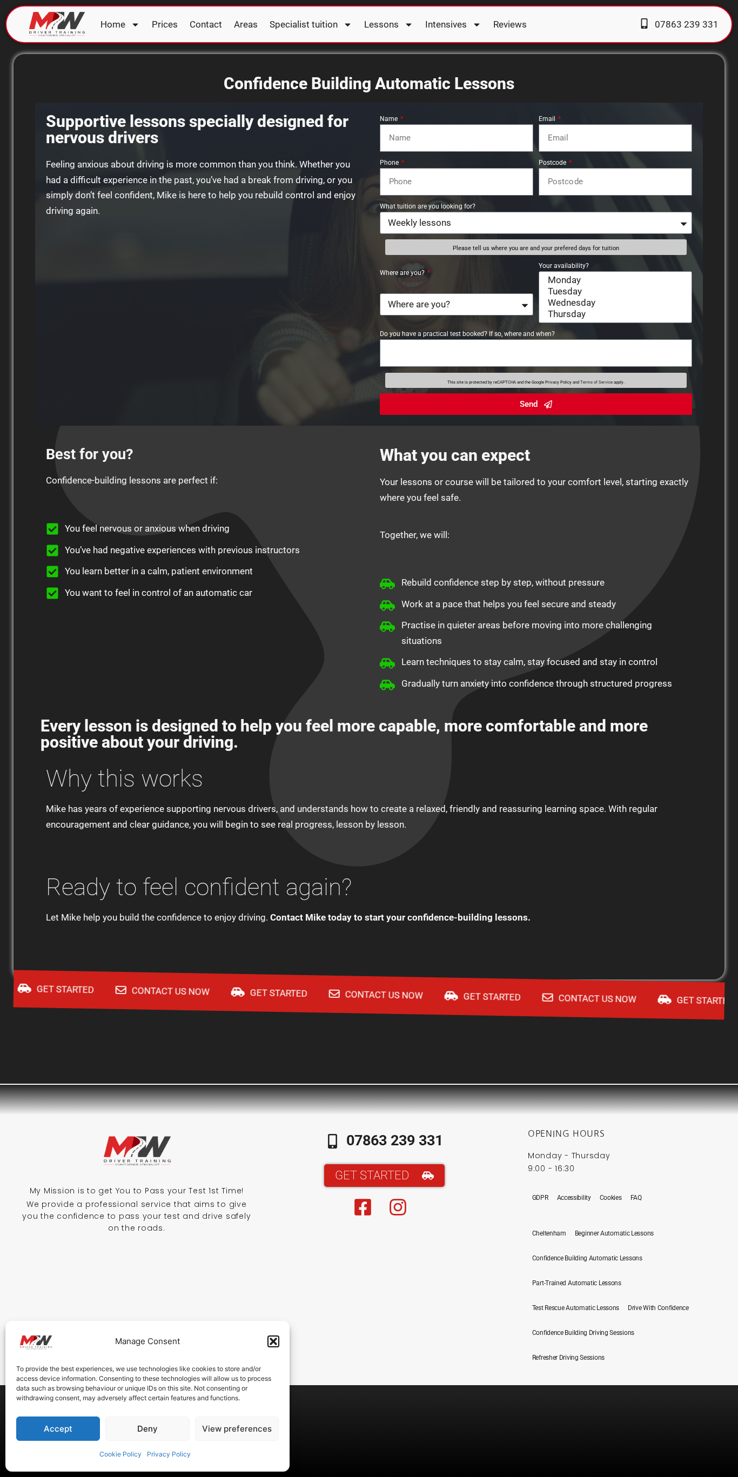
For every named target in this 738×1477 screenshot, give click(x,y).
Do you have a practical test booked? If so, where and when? (467, 334)
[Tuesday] (614, 291)
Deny (147, 1429)
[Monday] (614, 280)
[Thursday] (614, 314)
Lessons (381, 24)
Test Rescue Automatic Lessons (575, 1308)
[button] (273, 1341)
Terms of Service (596, 382)
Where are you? (403, 273)
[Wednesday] (614, 302)
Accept (58, 1429)
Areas (246, 24)
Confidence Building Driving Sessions (583, 1333)
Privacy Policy (169, 1454)
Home (112, 24)
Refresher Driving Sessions (568, 1357)
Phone (390, 162)
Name (389, 119)
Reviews (510, 24)
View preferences (237, 1429)
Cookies (611, 1197)
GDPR (540, 1197)
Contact (206, 24)
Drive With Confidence (658, 1308)
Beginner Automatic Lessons (614, 1233)
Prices (165, 24)
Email (548, 119)
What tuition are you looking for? (427, 206)
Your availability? (564, 266)
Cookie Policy (120, 1454)
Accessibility (574, 1197)
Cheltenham (549, 1233)
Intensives (446, 24)
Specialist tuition (304, 24)
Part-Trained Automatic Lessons (576, 1283)
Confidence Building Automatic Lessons (587, 1258)
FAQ (636, 1197)
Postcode (553, 162)
